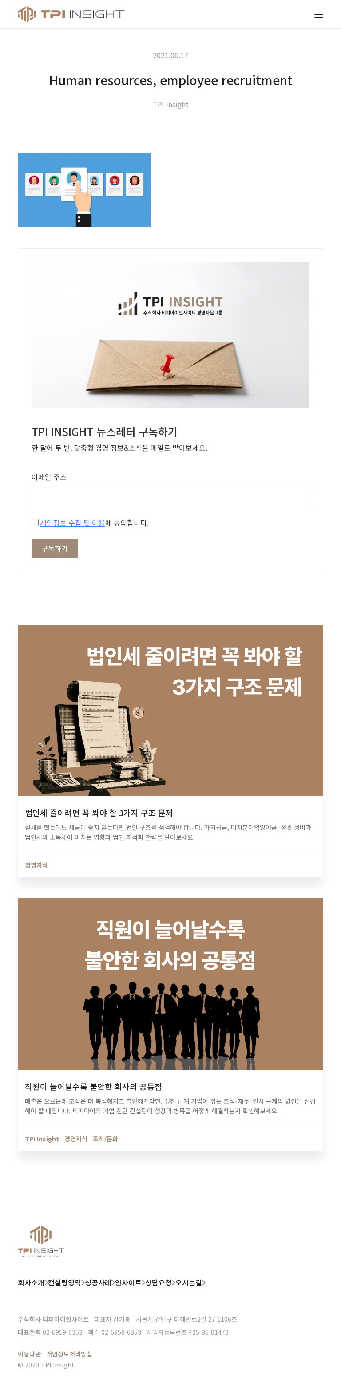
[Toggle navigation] (318, 14)
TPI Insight (171, 104)
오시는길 (188, 1282)
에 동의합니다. (94, 522)
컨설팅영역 (64, 1282)
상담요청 (158, 1282)
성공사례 (98, 1282)
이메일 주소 (49, 477)
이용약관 (29, 1353)
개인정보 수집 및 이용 (72, 522)
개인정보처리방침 (69, 1353)
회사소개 (31, 1282)
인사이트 (128, 1282)
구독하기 (54, 548)
